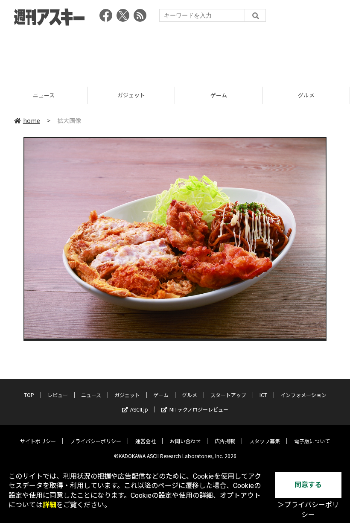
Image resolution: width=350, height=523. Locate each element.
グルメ (220, 95)
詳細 (49, 505)
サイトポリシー (38, 440)
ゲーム (132, 95)
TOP (29, 394)
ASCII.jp (139, 409)
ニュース (91, 394)
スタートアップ (228, 394)
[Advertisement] (175, 53)
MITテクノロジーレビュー (198, 409)
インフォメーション (303, 394)
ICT (263, 394)
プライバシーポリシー (95, 440)
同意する (308, 485)
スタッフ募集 (264, 440)
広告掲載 (225, 440)
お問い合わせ (185, 440)
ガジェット (45, 95)
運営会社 (145, 440)
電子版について (312, 440)
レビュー (57, 394)
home (31, 120)
